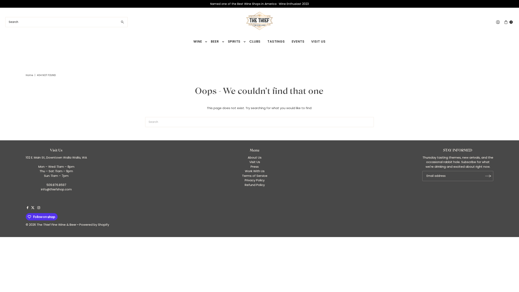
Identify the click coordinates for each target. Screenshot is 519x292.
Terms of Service (254, 176)
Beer (215, 41)
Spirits (234, 41)
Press (255, 166)
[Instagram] (38, 208)
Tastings (276, 41)
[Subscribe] (488, 176)
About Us (255, 157)
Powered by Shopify (94, 224)
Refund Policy (255, 185)
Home (29, 75)
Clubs (255, 41)
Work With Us (255, 171)
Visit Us (318, 41)
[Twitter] (32, 208)
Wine (197, 41)
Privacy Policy (255, 180)
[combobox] (66, 22)
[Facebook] (27, 208)
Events (298, 41)
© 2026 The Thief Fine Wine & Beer (51, 224)
